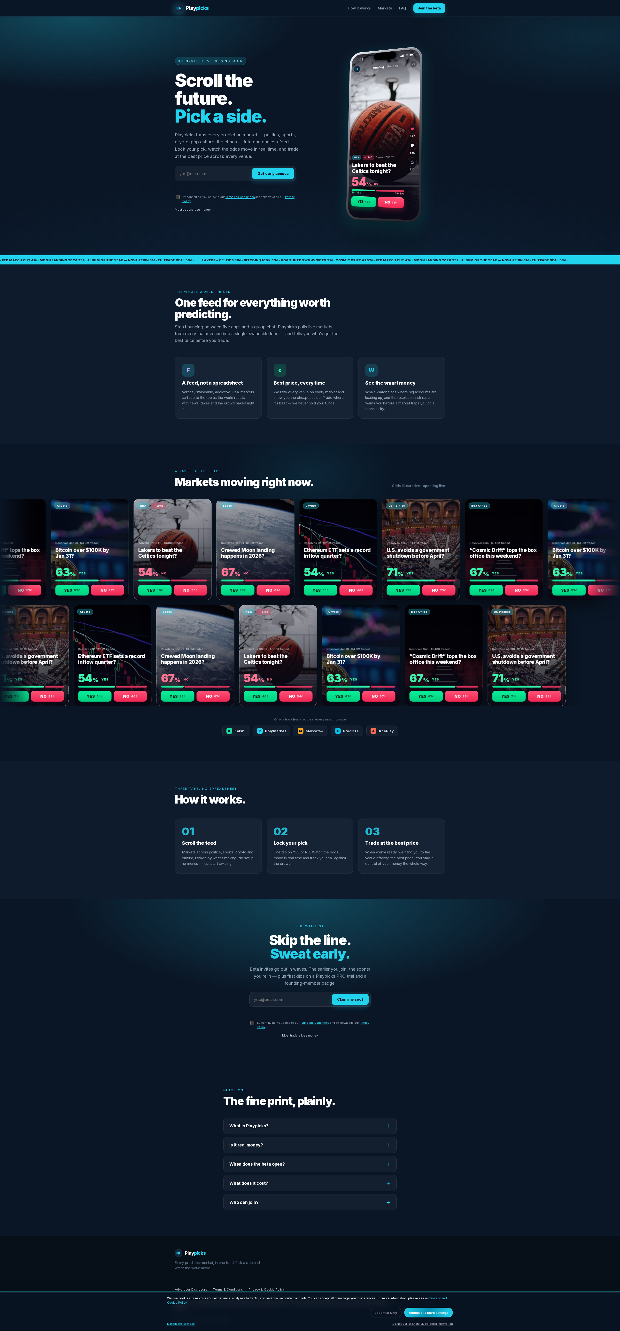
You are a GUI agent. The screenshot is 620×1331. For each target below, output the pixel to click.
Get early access (273, 173)
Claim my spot (350, 999)
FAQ (402, 8)
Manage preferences (181, 1323)
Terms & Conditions (228, 1289)
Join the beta (429, 8)
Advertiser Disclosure (191, 1289)
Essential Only (386, 1313)
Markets (385, 8)
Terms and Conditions (240, 197)
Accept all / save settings (428, 1313)
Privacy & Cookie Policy (267, 1289)
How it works (359, 8)
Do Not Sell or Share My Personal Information (422, 1323)
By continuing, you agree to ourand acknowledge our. (238, 199)
